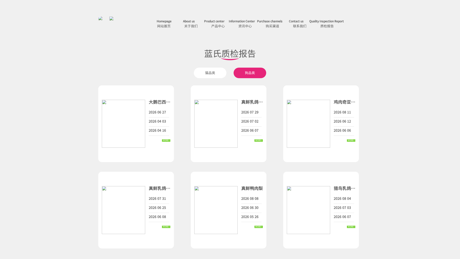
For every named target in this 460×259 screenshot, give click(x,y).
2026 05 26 (250, 216)
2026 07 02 (250, 121)
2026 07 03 (342, 207)
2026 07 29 (250, 112)
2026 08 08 (250, 198)
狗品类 (250, 72)
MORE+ (166, 140)
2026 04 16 (157, 130)
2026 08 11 (342, 112)
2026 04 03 (157, 121)
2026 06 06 (342, 130)
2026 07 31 (157, 198)
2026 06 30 (250, 207)
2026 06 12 (342, 121)
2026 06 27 (157, 112)
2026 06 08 (157, 216)
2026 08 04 (342, 198)
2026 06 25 (157, 207)
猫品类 (210, 72)
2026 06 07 (250, 130)
